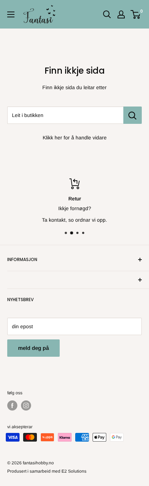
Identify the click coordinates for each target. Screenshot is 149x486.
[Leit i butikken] (132, 115)
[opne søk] (107, 14)
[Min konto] (121, 14)
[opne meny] (10, 14)
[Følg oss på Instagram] (26, 405)
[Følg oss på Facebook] (12, 405)
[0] (135, 14)
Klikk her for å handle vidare (75, 137)
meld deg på (33, 348)
